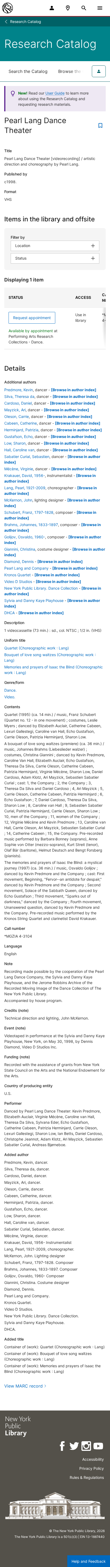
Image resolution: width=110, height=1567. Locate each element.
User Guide (55, 93)
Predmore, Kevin (18, 389)
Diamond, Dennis (19, 561)
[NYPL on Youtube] (98, 1447)
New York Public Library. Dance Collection (41, 588)
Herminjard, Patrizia (21, 430)
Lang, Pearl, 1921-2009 (24, 487)
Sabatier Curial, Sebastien (26, 456)
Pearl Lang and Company (26, 568)
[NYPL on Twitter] (74, 1447)
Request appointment (32, 317)
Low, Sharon (15, 443)
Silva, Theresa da (19, 396)
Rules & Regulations (87, 1477)
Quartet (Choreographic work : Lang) (36, 648)
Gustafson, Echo (18, 436)
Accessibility (93, 1459)
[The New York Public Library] (7, 8)
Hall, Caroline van (19, 450)
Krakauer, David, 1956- (24, 475)
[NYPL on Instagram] (86, 1447)
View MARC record (23, 1386)
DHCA (9, 612)
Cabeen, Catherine (20, 423)
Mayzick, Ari (15, 410)
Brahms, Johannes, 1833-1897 (31, 524)
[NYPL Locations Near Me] (68, 8)
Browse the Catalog (78, 71)
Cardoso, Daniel (18, 403)
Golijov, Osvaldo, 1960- (24, 537)
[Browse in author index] (73, 389)
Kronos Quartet (17, 575)
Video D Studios (18, 581)
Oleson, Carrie (16, 416)
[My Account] (52, 8)
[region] (55, 318)
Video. (9, 697)
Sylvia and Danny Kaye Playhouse (34, 600)
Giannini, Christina (19, 549)
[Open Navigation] (100, 8)
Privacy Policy (91, 1468)
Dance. (10, 690)
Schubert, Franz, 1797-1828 (28, 512)
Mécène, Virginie (18, 469)
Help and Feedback (89, 1561)
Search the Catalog (28, 71)
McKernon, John (18, 500)
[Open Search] (84, 8)
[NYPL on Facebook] (62, 1447)
